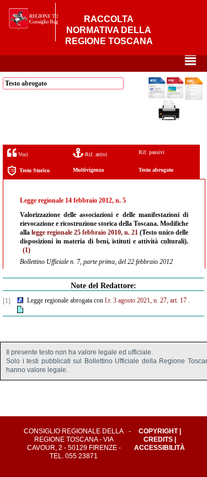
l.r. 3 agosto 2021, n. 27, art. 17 (146, 300)
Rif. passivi (151, 152)
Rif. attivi (95, 154)
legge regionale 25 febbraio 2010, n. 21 (84, 232)
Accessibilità (159, 448)
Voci (22, 154)
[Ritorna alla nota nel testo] (20, 301)
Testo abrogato (156, 170)
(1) (26, 250)
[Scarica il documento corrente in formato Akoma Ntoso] (194, 98)
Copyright (158, 431)
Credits (158, 439)
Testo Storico (34, 170)
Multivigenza (88, 170)
